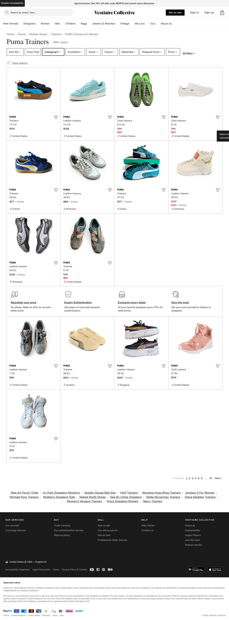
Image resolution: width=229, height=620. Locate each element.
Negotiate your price (23, 302)
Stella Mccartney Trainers (163, 497)
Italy (62, 615)
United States (34, 615)
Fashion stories (193, 545)
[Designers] (38, 23)
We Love (140, 23)
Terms (56, 569)
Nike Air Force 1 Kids (24, 493)
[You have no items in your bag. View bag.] (222, 12)
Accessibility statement (17, 569)
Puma (21, 34)
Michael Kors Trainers (24, 497)
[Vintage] (132, 23)
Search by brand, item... (23, 12)
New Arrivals (10, 23)
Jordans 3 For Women (200, 493)
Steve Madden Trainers (200, 497)
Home (10, 34)
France (6, 615)
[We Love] (147, 23)
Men (57, 23)
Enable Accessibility (12, 3)
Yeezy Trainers (152, 501)
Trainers (56, 34)
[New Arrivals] (20, 23)
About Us (166, 23)
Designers (29, 23)
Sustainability (192, 530)
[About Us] (174, 23)
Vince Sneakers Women (122, 501)
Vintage (124, 23)
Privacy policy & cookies (74, 569)
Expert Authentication (78, 302)
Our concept (12, 525)
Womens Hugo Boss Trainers (161, 493)
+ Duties (19, 201)
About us (190, 525)
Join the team (192, 540)
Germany (46, 615)
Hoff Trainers (129, 493)
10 (210, 478)
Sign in (194, 12)
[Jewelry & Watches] (117, 23)
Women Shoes (38, 34)
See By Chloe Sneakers (126, 497)
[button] (222, 12)
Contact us (147, 530)
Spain (55, 615)
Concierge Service (15, 530)
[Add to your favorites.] (56, 117)
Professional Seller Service (112, 540)
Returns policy (62, 535)
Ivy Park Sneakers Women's (61, 493)
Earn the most (180, 302)
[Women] (52, 23)
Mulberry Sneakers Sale (59, 497)
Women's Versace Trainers (84, 501)
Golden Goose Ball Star (100, 493)
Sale (152, 23)
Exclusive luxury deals (132, 302)
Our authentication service (68, 530)
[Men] (63, 23)
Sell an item (175, 12)
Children (71, 23)
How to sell (104, 525)
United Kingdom (19, 615)
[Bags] (89, 23)
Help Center (148, 525)
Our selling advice (108, 530)
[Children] (78, 23)
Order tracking (62, 525)
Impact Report (193, 535)
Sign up (209, 12)
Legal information (41, 569)
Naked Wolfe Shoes (92, 497)
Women (45, 23)
